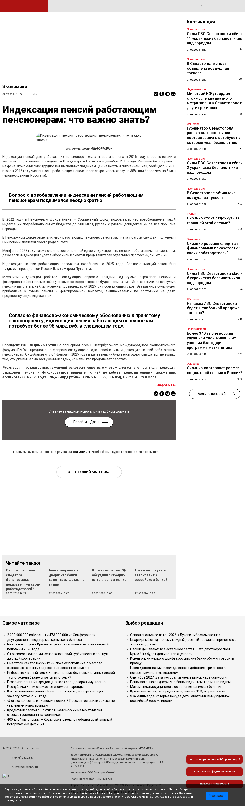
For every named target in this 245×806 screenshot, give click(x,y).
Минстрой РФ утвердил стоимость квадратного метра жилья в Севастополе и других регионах (214, 100)
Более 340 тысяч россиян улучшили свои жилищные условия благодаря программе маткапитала (211, 340)
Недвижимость (196, 89)
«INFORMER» (81, 452)
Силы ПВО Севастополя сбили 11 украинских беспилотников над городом (215, 38)
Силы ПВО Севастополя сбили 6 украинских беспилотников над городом (215, 278)
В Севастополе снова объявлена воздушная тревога (208, 68)
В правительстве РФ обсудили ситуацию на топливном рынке (109, 574)
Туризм (191, 213)
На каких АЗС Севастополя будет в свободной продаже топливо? (213, 308)
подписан (10, 269)
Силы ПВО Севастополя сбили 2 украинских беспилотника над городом (215, 168)
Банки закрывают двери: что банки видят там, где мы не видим (180, 682)
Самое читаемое (21, 623)
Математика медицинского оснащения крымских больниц (176, 687)
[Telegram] (167, 94)
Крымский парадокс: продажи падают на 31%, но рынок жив (177, 691)
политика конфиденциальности (214, 771)
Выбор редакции (144, 623)
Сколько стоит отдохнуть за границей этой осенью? (213, 220)
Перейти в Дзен (86, 422)
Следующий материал (89, 472)
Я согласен (217, 796)
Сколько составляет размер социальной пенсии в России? (214, 370)
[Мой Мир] (173, 94)
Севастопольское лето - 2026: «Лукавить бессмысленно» (175, 635)
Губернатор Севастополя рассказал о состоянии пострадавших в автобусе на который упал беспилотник (213, 135)
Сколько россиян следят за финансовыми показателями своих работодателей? (23, 579)
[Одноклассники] (161, 94)
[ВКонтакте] (156, 94)
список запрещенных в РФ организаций (214, 759)
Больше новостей (212, 394)
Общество (193, 124)
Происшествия (196, 29)
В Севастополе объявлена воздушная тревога (211, 195)
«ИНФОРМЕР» (165, 385)
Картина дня (201, 22)
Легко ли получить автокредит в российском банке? (151, 574)
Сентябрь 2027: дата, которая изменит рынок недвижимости (178, 677)
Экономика (14, 86)
